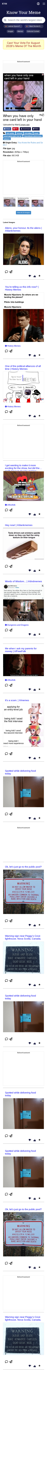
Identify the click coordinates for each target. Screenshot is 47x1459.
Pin (16, 129)
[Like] (34, 276)
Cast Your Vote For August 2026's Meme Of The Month (23, 44)
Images (10, 31)
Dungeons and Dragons (18, 625)
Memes (20, 31)
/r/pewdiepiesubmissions (33, 136)
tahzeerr (7, 139)
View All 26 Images (23, 212)
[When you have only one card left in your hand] (23, 92)
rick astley (10, 133)
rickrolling (28, 133)
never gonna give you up (13, 136)
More (37, 129)
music (36, 133)
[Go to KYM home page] (4, 3)
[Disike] (30, 276)
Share (8, 129)
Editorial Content (33, 31)
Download (26, 129)
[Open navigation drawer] (44, 4)
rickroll (19, 133)
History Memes (14, 346)
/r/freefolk (11, 505)
